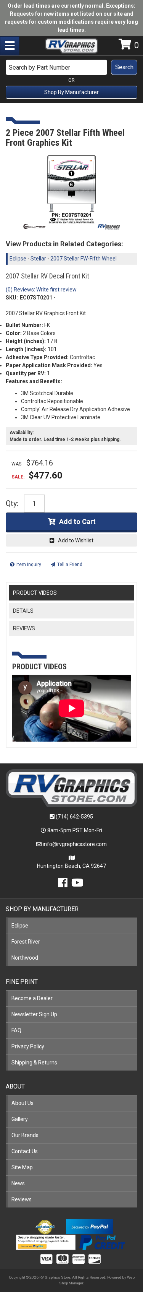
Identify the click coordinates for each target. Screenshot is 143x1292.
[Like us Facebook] (62, 885)
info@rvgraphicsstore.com (75, 844)
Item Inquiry (28, 564)
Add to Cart (77, 521)
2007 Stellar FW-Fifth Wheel (83, 258)
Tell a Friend (69, 564)
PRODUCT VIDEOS (35, 593)
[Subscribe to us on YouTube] (77, 885)
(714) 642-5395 (74, 817)
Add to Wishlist (75, 540)
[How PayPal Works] (89, 1226)
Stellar (38, 258)
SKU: (12, 298)
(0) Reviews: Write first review (41, 289)
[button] (71, 67)
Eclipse (18, 258)
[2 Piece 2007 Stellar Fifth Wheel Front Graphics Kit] (71, 192)
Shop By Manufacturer (71, 92)
